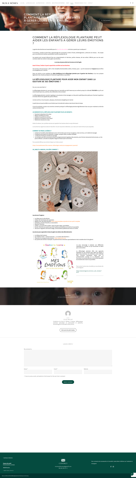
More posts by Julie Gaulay (68, 330)
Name (26, 369)
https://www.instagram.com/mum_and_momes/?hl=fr (89, 271)
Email (55, 369)
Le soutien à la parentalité (68, 296)
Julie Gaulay (28, 23)
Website (86, 369)
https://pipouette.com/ (60, 238)
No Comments (107, 20)
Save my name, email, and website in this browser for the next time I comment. (45, 376)
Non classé (45, 23)
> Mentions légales (8, 470)
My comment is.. (28, 349)
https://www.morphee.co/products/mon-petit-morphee (65, 221)
